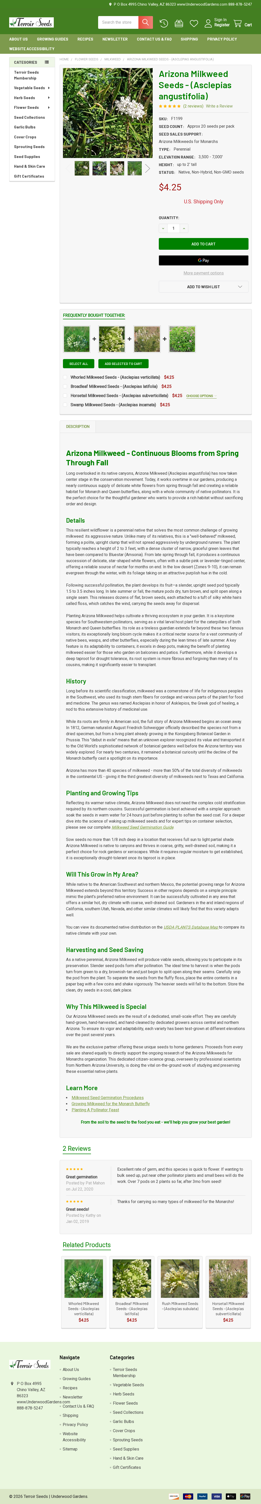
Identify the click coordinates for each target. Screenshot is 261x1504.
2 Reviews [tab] (77, 1148)
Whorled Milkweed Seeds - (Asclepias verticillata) (116, 377)
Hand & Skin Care (29, 166)
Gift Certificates (29, 176)
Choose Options (200, 396)
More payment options (204, 273)
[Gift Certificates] (180, 24)
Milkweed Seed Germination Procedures (108, 1097)
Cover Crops (25, 137)
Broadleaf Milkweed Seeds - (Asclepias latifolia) (114, 386)
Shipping (189, 39)
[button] (204, 287)
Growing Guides (52, 39)
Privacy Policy (222, 39)
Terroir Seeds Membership (26, 75)
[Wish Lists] (195, 24)
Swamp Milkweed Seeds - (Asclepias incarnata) (113, 404)
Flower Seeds (26, 107)
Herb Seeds (24, 97)
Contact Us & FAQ (154, 39)
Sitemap (70, 1449)
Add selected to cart (123, 364)
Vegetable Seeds (29, 87)
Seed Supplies (27, 156)
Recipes (85, 39)
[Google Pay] (204, 260)
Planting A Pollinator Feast (95, 1109)
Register (222, 24)
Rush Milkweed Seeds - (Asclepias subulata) (180, 1306)
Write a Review (219, 106)
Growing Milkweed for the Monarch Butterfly (111, 1103)
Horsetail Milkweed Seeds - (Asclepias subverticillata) (120, 395)
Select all (78, 364)
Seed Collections (29, 117)
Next (147, 168)
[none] (108, 113)
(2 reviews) (193, 106)
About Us (18, 39)
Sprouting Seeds (29, 146)
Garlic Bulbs (24, 127)
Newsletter (115, 39)
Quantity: (169, 217)
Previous (68, 168)
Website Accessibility (32, 48)
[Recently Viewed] (165, 24)
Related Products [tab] (87, 1245)
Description (77, 426)
